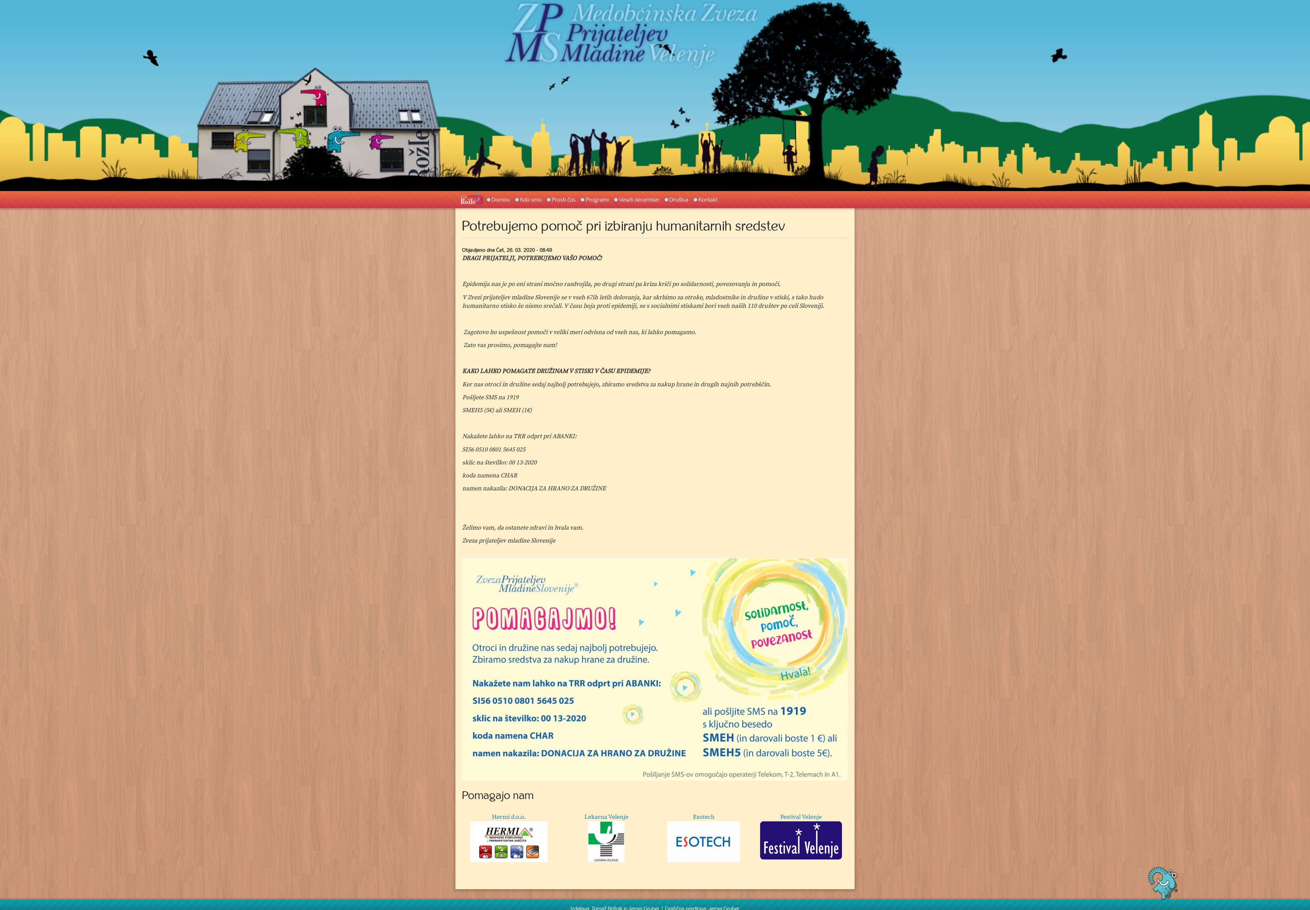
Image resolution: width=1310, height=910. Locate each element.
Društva (679, 199)
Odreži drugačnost (509, 817)
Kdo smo (531, 199)
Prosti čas (564, 199)
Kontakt (708, 199)
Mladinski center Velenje (703, 817)
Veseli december (639, 199)
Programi (597, 199)
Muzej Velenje (801, 817)
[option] (655, 669)
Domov (501, 199)
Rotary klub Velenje (606, 817)
